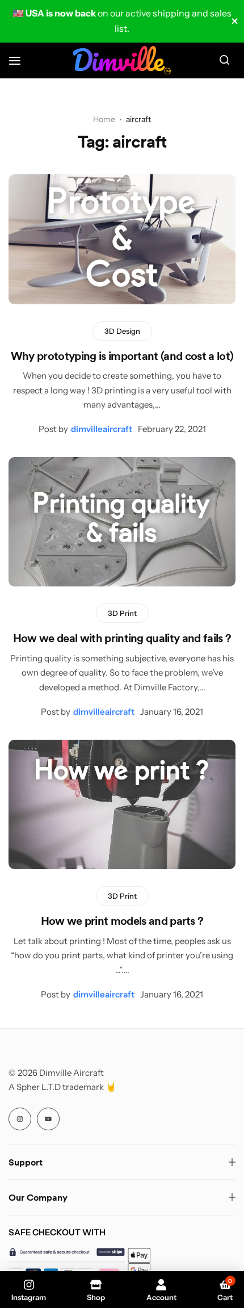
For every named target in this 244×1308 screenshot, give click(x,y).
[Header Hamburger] (20, 60)
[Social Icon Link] (20, 1119)
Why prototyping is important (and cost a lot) (122, 356)
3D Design (122, 331)
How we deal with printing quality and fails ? (122, 638)
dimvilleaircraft (101, 429)
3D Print (122, 613)
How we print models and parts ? (122, 920)
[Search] (224, 60)
